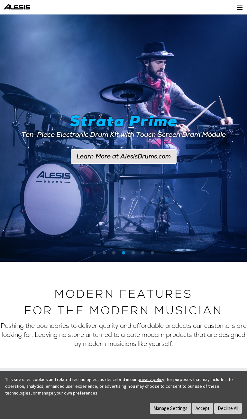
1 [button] (94, 253)
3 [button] (114, 253)
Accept (203, 408)
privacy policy (151, 379)
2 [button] (104, 253)
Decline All (228, 408)
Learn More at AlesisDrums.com (124, 156)
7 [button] (152, 253)
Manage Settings (170, 408)
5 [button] (133, 253)
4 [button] (123, 253)
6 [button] (143, 253)
